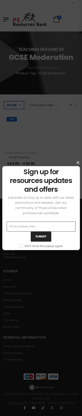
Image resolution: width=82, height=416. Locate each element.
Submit (41, 236)
